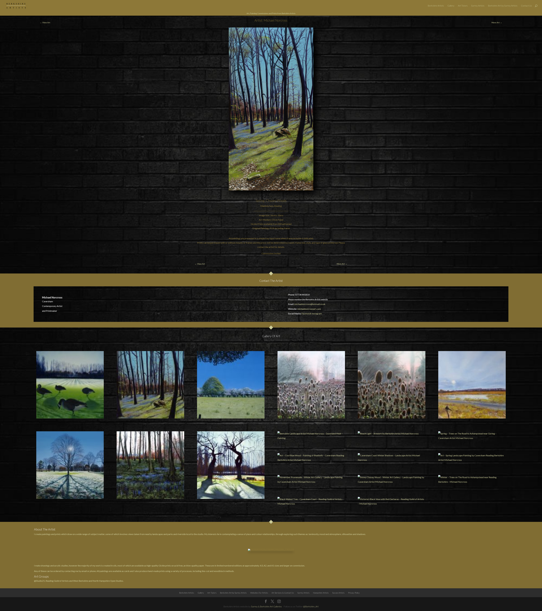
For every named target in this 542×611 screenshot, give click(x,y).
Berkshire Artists (436, 6)
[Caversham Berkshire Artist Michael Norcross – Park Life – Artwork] (231, 465)
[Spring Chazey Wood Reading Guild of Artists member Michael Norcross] (150, 384)
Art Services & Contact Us (283, 593)
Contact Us (526, 6)
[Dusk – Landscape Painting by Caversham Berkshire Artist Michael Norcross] (150, 465)
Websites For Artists (259, 593)
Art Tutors (463, 6)
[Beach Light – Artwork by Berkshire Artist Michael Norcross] (391, 433)
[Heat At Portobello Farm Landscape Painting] (231, 384)
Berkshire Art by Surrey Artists (502, 6)
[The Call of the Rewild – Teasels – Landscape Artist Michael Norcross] (311, 384)
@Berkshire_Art (311, 606)
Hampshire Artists (321, 593)
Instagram (317, 313)
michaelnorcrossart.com (309, 308)
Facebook (307, 313)
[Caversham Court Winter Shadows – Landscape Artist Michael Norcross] (391, 457)
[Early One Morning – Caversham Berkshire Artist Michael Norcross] (70, 465)
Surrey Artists (477, 6)
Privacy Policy (354, 593)
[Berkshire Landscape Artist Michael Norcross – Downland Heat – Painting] (311, 435)
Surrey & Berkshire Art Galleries (266, 606)
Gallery (450, 6)
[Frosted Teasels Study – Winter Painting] (391, 384)
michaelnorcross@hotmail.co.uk (309, 304)
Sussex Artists (338, 593)
